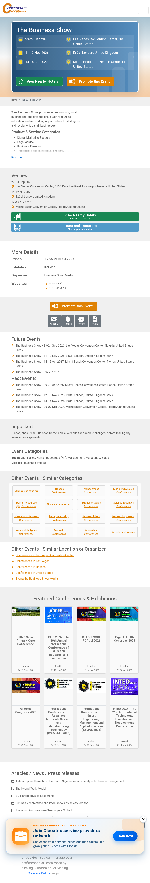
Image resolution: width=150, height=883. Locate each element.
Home (14, 100)
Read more (17, 157)
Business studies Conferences (91, 504)
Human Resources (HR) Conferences (26, 504)
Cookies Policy (39, 873)
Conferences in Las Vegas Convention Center (45, 555)
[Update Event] (12, 345)
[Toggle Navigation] (143, 10)
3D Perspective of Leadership (35, 796)
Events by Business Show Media (37, 578)
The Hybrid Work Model (31, 788)
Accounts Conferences (59, 532)
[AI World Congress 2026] (26, 692)
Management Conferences (91, 490)
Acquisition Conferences (91, 532)
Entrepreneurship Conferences (59, 518)
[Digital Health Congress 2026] (124, 620)
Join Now (125, 836)
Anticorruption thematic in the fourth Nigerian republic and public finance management (70, 781)
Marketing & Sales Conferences (123, 490)
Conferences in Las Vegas (33, 561)
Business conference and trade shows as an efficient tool (52, 803)
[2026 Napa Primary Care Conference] (26, 620)
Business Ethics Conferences (91, 518)
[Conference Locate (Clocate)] (16, 8)
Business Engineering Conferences (123, 518)
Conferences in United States (34, 573)
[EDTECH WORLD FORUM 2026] (91, 620)
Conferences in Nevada (31, 567)
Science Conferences (26, 490)
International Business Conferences (26, 518)
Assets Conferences (123, 532)
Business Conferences (59, 490)
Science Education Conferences (123, 504)
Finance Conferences (59, 504)
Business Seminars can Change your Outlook (44, 810)
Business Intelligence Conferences (26, 532)
